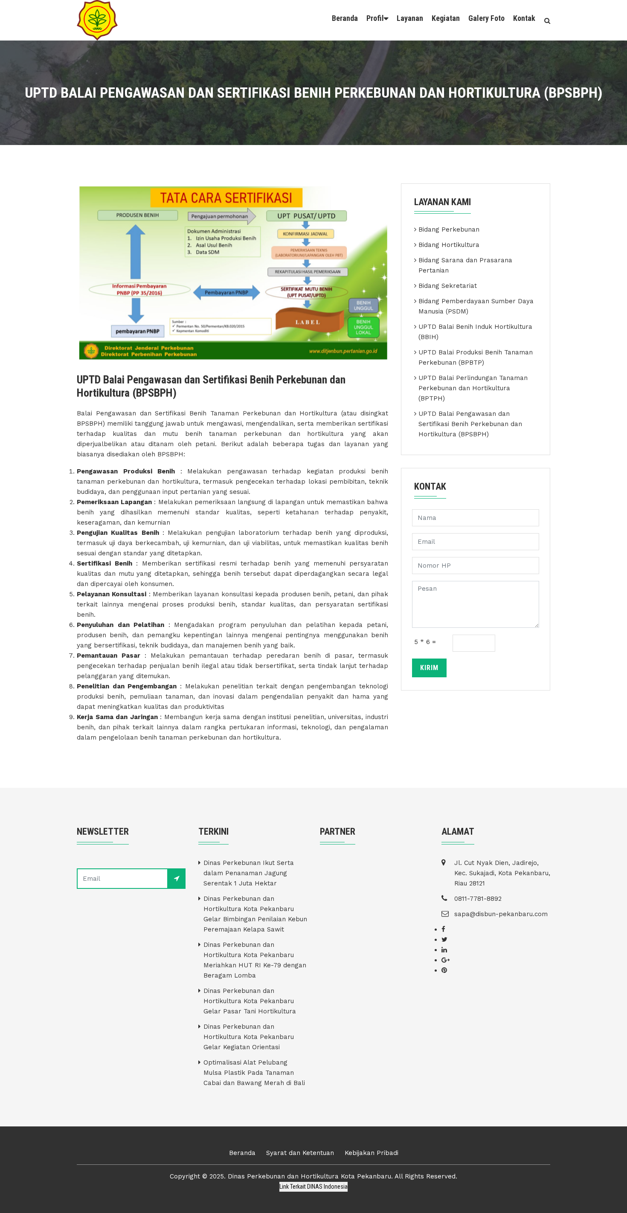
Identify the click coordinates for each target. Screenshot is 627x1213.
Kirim (429, 668)
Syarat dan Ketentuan (300, 1153)
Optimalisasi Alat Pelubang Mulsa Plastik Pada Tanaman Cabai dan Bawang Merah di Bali (254, 1073)
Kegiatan (446, 18)
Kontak (524, 18)
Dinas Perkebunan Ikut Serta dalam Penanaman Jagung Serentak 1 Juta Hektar (248, 873)
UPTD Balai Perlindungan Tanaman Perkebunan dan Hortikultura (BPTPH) (473, 388)
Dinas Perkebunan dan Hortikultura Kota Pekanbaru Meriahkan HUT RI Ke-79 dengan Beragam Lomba (254, 960)
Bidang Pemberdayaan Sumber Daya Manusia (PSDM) (476, 306)
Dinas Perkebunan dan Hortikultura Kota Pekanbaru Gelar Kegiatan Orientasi (248, 1037)
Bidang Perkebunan (448, 229)
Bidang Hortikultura (448, 245)
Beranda (345, 18)
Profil (375, 18)
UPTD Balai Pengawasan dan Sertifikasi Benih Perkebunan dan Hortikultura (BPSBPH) (470, 424)
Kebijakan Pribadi (371, 1153)
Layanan (410, 18)
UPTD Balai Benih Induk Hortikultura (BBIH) (475, 332)
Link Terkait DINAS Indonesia (313, 1186)
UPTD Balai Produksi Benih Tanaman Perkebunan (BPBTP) (475, 357)
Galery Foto (486, 18)
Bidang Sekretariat (447, 286)
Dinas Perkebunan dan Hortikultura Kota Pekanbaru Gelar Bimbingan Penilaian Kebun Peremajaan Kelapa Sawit (255, 914)
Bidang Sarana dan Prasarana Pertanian (465, 265)
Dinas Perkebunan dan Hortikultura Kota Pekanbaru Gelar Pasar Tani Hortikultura (249, 1001)
